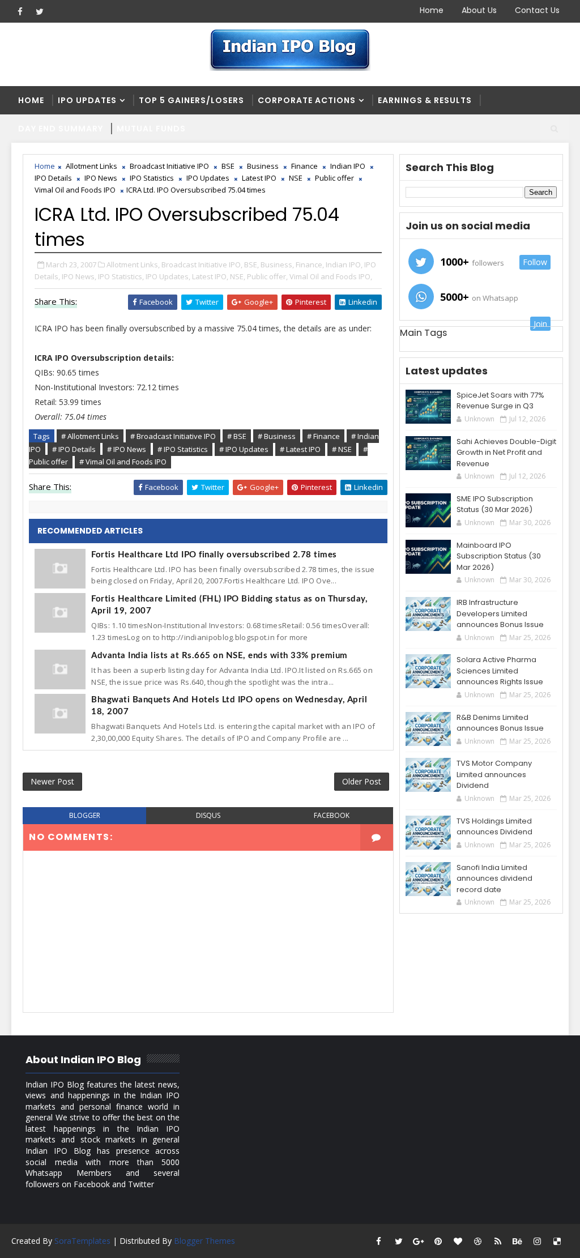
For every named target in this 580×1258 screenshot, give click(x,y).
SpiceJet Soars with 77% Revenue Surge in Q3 (500, 401)
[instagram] (537, 1241)
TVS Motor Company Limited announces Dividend (494, 774)
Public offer (334, 178)
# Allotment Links (90, 436)
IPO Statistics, (121, 276)
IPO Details (53, 178)
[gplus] (418, 1241)
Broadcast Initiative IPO (169, 166)
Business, (277, 264)
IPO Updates (87, 100)
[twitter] (39, 11)
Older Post (361, 781)
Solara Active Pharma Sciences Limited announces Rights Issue (500, 670)
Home (431, 10)
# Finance (323, 436)
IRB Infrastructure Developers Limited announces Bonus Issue (500, 613)
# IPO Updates (243, 449)
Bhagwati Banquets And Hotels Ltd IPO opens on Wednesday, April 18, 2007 (229, 706)
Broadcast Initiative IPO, (201, 264)
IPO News (100, 178)
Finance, (310, 264)
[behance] (517, 1241)
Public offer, (267, 276)
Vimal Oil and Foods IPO (75, 190)
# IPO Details (74, 449)
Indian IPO (347, 166)
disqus (208, 815)
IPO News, (79, 276)
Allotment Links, (133, 264)
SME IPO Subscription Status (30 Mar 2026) (495, 504)
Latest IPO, (210, 276)
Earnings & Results (425, 100)
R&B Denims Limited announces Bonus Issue (500, 723)
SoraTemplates (82, 1240)
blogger (84, 815)
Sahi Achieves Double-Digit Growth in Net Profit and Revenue (506, 452)
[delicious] (557, 1241)
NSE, (237, 276)
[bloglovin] (458, 1241)
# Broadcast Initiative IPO (173, 436)
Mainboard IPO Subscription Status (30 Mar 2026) (499, 556)
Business (263, 166)
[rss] (497, 1241)
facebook (331, 815)
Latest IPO (259, 178)
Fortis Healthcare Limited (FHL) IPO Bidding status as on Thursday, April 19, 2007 (229, 605)
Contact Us (537, 10)
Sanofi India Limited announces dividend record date (494, 878)
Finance (304, 166)
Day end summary (60, 128)
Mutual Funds (151, 128)
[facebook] (19, 11)
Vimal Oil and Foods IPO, (330, 276)
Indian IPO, (344, 264)
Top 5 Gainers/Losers (191, 100)
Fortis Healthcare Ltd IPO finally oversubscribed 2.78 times (214, 555)
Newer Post (52, 781)
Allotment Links (91, 166)
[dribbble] (478, 1241)
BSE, (251, 264)
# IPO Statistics (182, 449)
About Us (479, 10)
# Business (277, 436)
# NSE (342, 449)
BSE (227, 166)
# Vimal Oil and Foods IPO (123, 462)
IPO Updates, (168, 276)
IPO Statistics (152, 178)
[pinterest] (438, 1241)
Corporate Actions (307, 100)
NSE (295, 178)
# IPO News (126, 449)
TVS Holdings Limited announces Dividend (494, 827)
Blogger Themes (204, 1240)
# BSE (236, 436)
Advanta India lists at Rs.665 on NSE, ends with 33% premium (219, 655)
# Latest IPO (300, 449)
